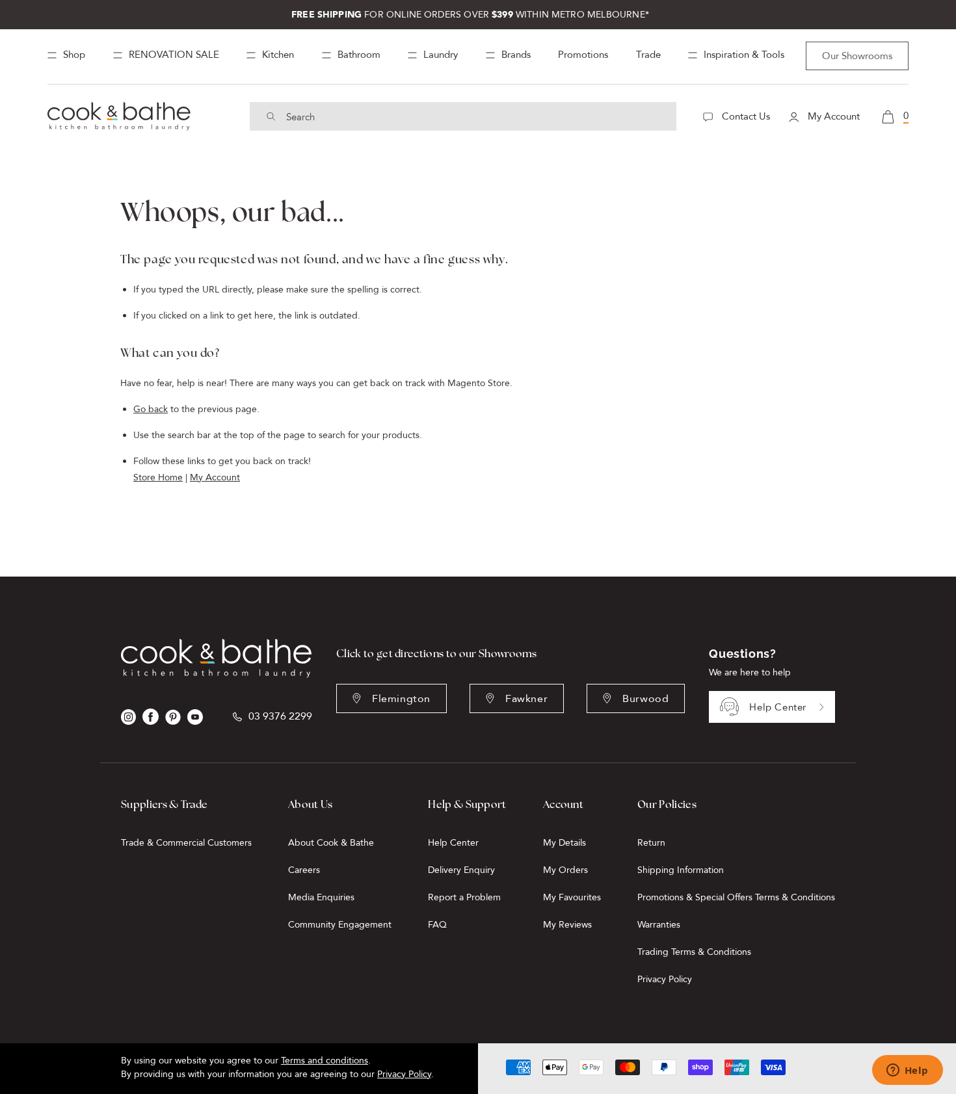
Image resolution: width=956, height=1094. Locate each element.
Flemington (401, 699)
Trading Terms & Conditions (694, 952)
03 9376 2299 (280, 717)
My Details (564, 843)
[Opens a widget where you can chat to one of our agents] (907, 1071)
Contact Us (744, 116)
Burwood (645, 699)
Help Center (777, 707)
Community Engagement (340, 924)
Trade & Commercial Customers (186, 843)
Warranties (658, 924)
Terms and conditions (324, 1060)
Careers (304, 870)
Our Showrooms (857, 55)
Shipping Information (680, 870)
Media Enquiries (321, 897)
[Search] (271, 116)
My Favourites (572, 897)
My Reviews (567, 924)
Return (651, 843)
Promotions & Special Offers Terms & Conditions (736, 897)
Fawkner (526, 699)
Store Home (158, 477)
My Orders (565, 870)
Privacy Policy (664, 979)
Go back (150, 409)
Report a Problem (464, 897)
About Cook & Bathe (331, 843)
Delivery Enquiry (461, 870)
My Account (832, 116)
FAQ (437, 924)
